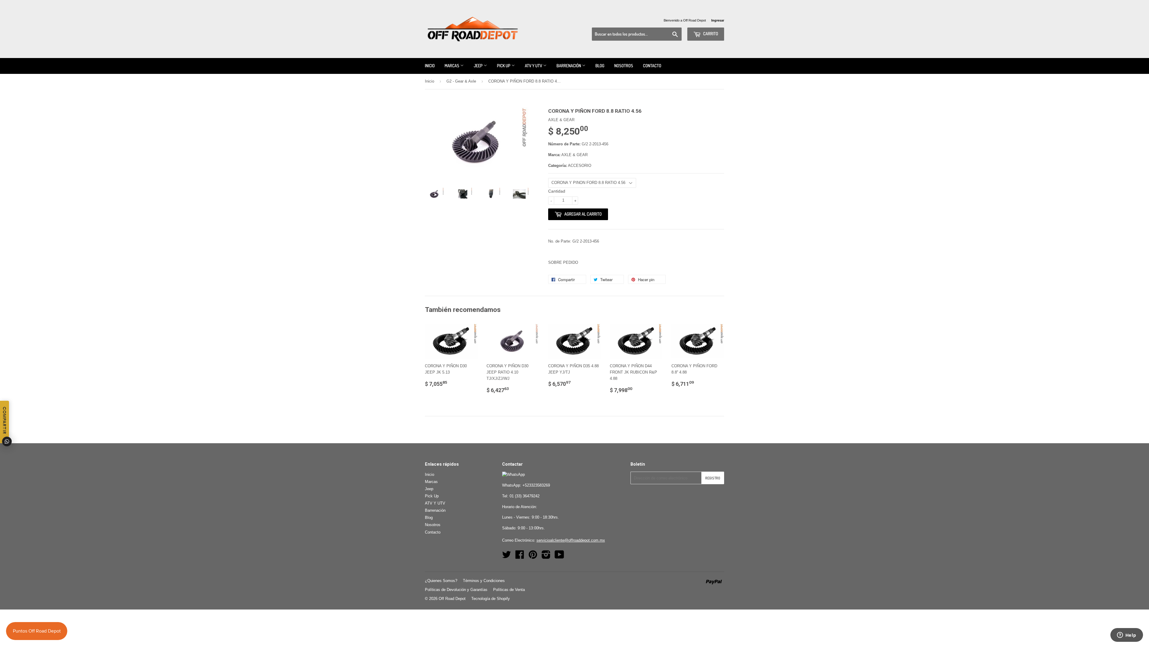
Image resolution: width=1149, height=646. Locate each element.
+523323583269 (536, 485)
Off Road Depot (452, 598)
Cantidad (556, 191)
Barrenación (569, 65)
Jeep (479, 65)
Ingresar (717, 20)
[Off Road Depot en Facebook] (519, 556)
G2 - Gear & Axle (461, 81)
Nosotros (623, 65)
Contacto (652, 65)
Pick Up (504, 65)
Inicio (430, 65)
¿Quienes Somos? (441, 580)
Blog (599, 65)
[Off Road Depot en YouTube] (559, 556)
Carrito (710, 33)
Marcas (452, 65)
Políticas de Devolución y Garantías (456, 589)
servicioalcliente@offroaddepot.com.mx (570, 540)
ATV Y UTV (534, 65)
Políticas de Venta (509, 589)
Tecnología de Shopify (490, 598)
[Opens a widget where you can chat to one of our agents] (1126, 635)
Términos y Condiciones (484, 580)
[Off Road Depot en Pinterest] (532, 556)
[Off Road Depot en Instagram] (546, 556)
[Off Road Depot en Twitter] (506, 556)
